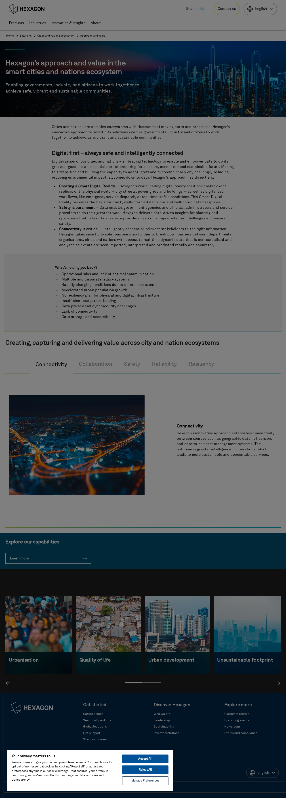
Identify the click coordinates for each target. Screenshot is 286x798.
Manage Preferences (145, 780)
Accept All (145, 758)
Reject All (145, 769)
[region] (90, 770)
